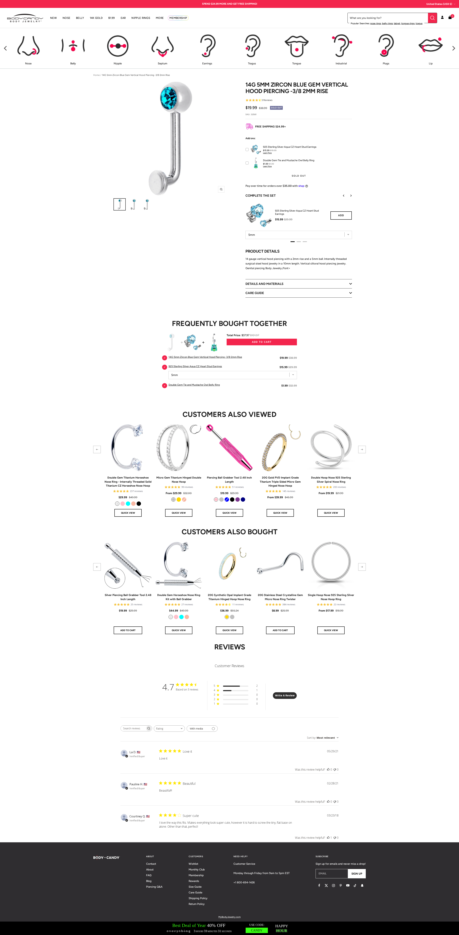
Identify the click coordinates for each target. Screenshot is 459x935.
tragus (419, 23)
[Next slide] (348, 195)
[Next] (453, 48)
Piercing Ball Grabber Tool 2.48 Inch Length (229, 479)
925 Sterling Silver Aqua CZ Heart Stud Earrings (297, 212)
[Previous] (6, 48)
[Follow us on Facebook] (319, 885)
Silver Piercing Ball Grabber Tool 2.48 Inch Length (128, 597)
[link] (117, 503)
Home (96, 75)
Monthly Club (197, 869)
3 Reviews (267, 100)
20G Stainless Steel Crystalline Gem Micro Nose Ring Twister (280, 597)
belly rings (387, 23)
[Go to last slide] (341, 195)
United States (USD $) (439, 4)
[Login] (442, 18)
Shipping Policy (198, 898)
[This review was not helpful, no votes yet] (334, 769)
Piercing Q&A (154, 886)
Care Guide (195, 892)
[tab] (292, 241)
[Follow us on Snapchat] (362, 885)
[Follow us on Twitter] (326, 885)
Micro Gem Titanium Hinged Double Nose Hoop (178, 479)
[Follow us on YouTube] (347, 885)
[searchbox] (133, 728)
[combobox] (169, 728)
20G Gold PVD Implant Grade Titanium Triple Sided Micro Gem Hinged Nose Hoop (280, 481)
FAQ (149, 875)
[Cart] (450, 18)
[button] (97, 449)
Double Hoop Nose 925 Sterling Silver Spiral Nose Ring (331, 479)
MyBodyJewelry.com (229, 917)
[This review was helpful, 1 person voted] (328, 838)
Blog (149, 881)
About (150, 869)
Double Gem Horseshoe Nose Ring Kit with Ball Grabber (178, 597)
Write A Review (285, 695)
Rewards (194, 881)
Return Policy (197, 904)
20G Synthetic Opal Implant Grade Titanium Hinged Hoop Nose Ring (229, 597)
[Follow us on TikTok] (355, 885)
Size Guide (195, 886)
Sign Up (356, 873)
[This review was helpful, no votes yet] (328, 769)
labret (397, 23)
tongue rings (408, 23)
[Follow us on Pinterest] (340, 885)
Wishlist (193, 863)
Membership (196, 875)
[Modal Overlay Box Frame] (229, 928)
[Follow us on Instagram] (333, 885)
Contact (151, 863)
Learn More (267, 153)
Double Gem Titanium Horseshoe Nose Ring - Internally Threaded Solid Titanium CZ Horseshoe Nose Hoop (128, 481)
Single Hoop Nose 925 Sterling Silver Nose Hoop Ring (331, 597)
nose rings (375, 23)
